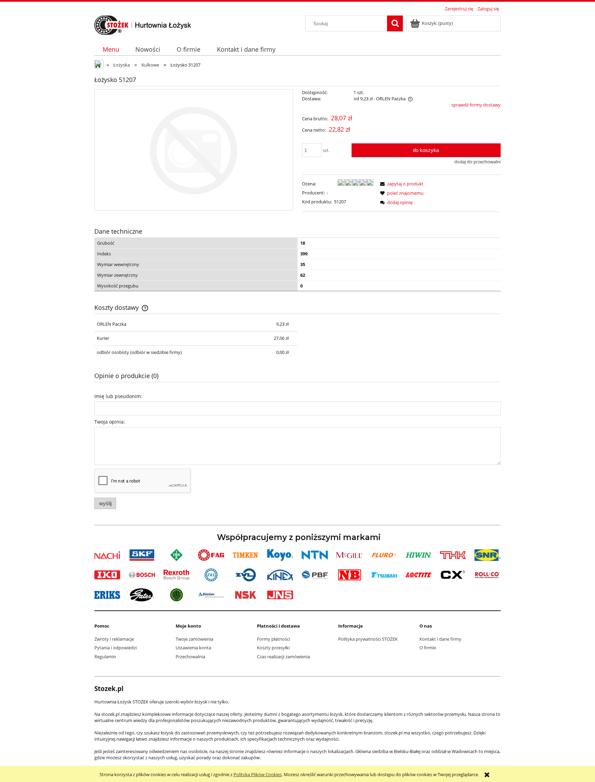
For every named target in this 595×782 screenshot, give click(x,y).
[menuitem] (110, 49)
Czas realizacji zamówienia (283, 656)
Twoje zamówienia (194, 639)
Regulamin (105, 656)
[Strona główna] (142, 24)
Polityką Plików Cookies (257, 774)
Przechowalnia (190, 656)
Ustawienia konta (193, 647)
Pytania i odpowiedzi (115, 647)
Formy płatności (273, 639)
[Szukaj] (395, 23)
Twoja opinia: (109, 421)
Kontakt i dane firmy (440, 639)
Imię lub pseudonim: (118, 396)
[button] (401, 184)
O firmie (427, 647)
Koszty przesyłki (273, 647)
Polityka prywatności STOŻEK (368, 639)
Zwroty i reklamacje (114, 639)
